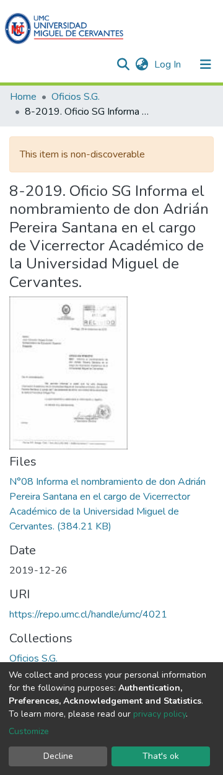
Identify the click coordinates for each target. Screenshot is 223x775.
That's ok (160, 756)
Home (23, 97)
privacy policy (159, 714)
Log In (168, 64)
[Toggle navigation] (205, 64)
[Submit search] (123, 64)
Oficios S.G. (75, 97)
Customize (29, 731)
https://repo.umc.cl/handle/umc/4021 (88, 614)
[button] (141, 64)
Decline (58, 756)
